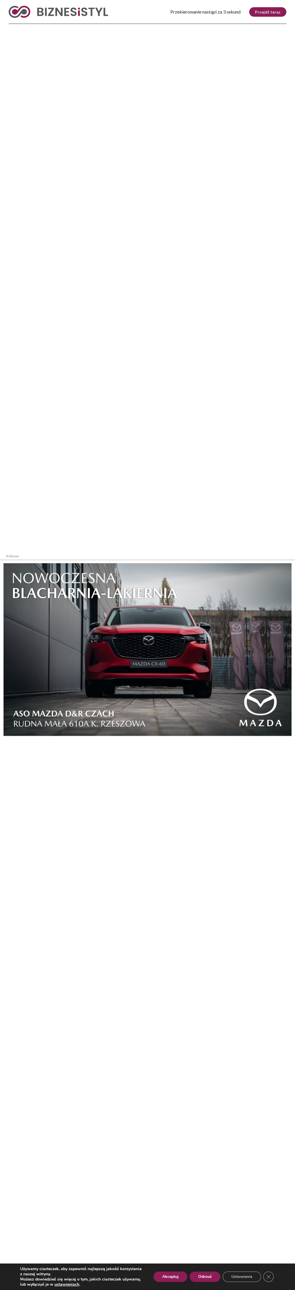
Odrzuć (205, 1276)
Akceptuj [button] (170, 1276)
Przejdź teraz (268, 12)
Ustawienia (241, 1276)
